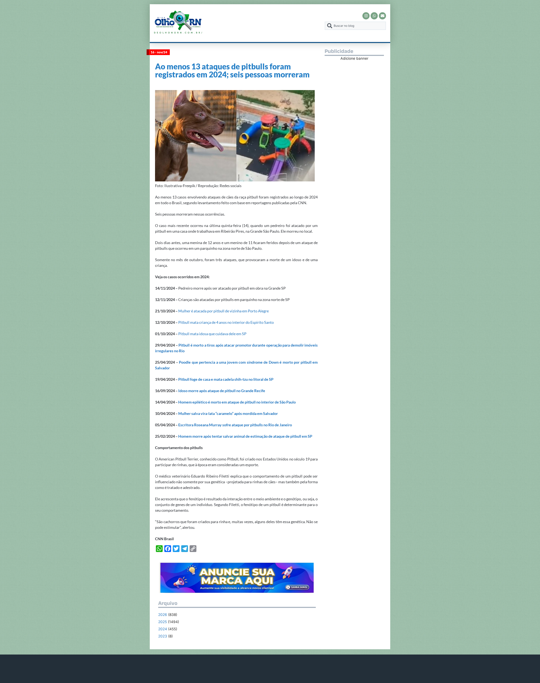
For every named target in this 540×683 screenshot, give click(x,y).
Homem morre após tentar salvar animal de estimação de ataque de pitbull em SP (245, 436)
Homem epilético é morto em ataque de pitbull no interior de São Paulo (237, 402)
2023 (162, 636)
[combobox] (355, 26)
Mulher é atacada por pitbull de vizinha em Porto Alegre (223, 311)
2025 (162, 622)
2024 (162, 629)
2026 (162, 615)
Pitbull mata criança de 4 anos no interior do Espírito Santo (226, 322)
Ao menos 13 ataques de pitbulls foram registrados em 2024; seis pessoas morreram (232, 70)
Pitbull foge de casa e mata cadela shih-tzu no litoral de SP (225, 379)
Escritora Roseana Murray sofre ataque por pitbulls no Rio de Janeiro (235, 424)
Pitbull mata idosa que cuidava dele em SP (212, 333)
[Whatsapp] (374, 15)
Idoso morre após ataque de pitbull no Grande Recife (221, 390)
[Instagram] (366, 15)
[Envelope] (382, 15)
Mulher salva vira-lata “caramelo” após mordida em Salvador (228, 413)
